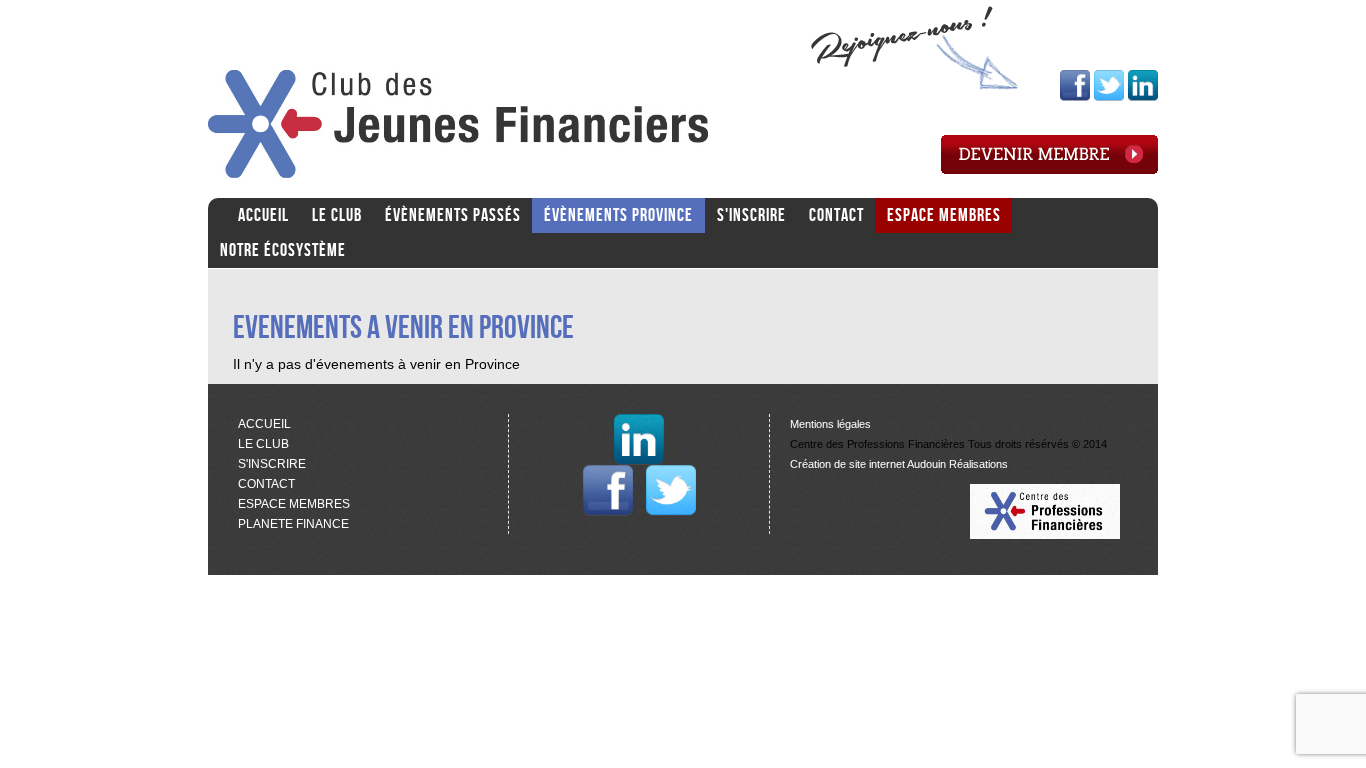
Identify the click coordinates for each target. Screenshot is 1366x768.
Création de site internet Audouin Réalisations (899, 464)
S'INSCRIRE (751, 215)
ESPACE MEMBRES (944, 215)
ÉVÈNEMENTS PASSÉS (453, 215)
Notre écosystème (283, 250)
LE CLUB (337, 215)
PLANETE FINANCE (293, 524)
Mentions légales (830, 424)
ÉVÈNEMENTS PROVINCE (618, 215)
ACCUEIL (263, 215)
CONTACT (836, 215)
